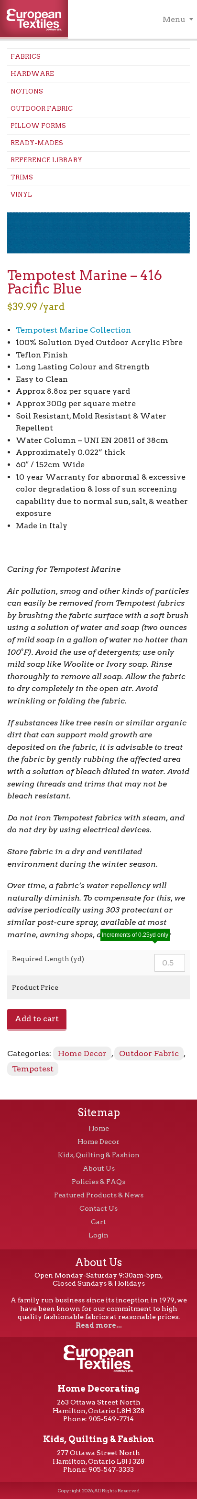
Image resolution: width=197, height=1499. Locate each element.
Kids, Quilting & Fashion (99, 1155)
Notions (27, 91)
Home (98, 1128)
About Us (99, 1168)
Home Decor (82, 1053)
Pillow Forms (38, 125)
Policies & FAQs (98, 1181)
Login (98, 1235)
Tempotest (33, 1068)
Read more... (99, 1325)
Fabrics (26, 56)
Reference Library (46, 160)
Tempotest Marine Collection (73, 330)
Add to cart (37, 1018)
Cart (98, 1222)
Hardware (32, 73)
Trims (22, 177)
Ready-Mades (37, 143)
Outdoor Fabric (42, 108)
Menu (174, 19)
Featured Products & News (98, 1195)
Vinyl (21, 194)
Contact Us (98, 1208)
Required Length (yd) (48, 959)
